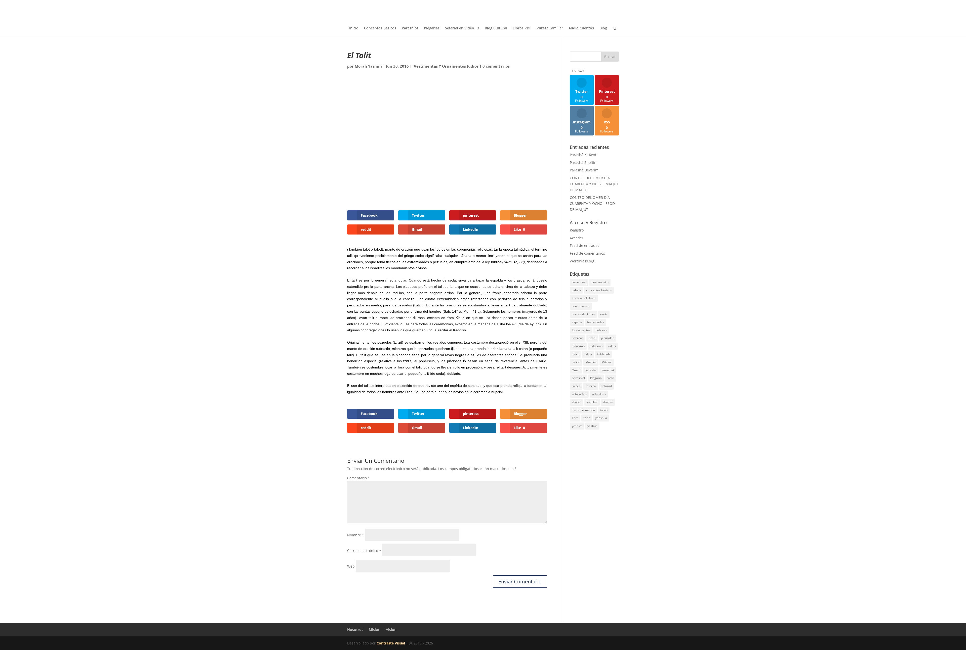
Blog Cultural (496, 28)
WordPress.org (582, 261)
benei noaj (579, 282)
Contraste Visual (391, 643)
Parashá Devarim (584, 170)
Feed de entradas (584, 245)
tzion (586, 418)
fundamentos (581, 330)
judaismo (578, 346)
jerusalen (607, 338)
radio (610, 378)
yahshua (601, 418)
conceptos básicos (599, 290)
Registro (577, 230)
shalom (608, 402)
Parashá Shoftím (583, 162)
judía (575, 354)
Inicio (353, 28)
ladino (576, 362)
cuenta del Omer (583, 314)
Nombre (355, 535)
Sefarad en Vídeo (459, 28)
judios (612, 346)
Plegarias (431, 28)
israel (592, 338)
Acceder (576, 238)
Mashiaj (590, 362)
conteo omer (581, 306)
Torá (575, 418)
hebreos (577, 338)
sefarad (606, 386)
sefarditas (599, 394)
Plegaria (596, 378)
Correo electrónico (364, 550)
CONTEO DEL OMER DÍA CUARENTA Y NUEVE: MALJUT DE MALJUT (594, 183)
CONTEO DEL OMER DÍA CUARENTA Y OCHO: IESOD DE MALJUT (592, 203)
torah (604, 410)
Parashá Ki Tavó (583, 154)
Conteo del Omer (584, 298)
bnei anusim (600, 282)
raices (576, 386)
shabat (576, 402)
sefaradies (579, 394)
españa (577, 322)
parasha (590, 370)
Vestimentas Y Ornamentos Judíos (445, 66)
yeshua (592, 426)
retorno (590, 386)
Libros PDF (522, 28)
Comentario (358, 478)
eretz (604, 314)
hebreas (601, 330)
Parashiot (410, 28)
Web (351, 566)
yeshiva (577, 426)
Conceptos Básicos (380, 28)
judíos (588, 354)
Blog (603, 28)
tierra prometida (583, 410)
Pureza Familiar (550, 28)
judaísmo (596, 346)
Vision (391, 629)
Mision (374, 629)
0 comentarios (496, 66)
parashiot (578, 378)
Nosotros (355, 629)
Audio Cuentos (581, 28)
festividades (595, 322)
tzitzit (398, 342)
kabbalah (603, 354)
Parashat (607, 370)
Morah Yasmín (368, 66)
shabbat (592, 402)
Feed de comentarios (587, 253)
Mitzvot (606, 362)
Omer (576, 370)
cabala (576, 290)
